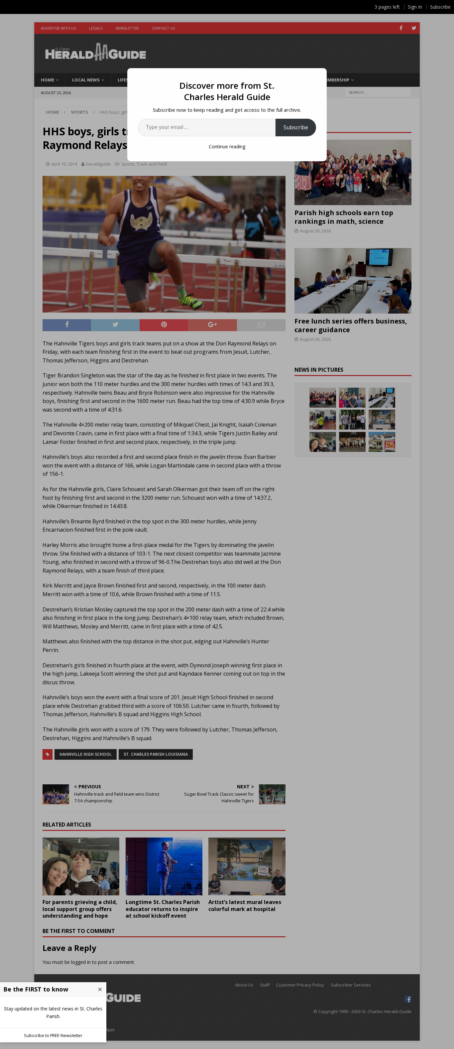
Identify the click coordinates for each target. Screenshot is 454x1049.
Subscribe (296, 127)
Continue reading (227, 146)
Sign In (415, 7)
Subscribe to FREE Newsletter (53, 1035)
